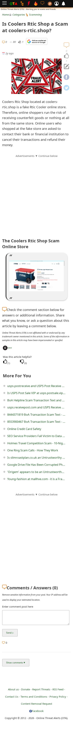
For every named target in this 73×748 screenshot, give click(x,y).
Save (9, 347)
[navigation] (66, 56)
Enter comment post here (17, 606)
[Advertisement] (36, 194)
